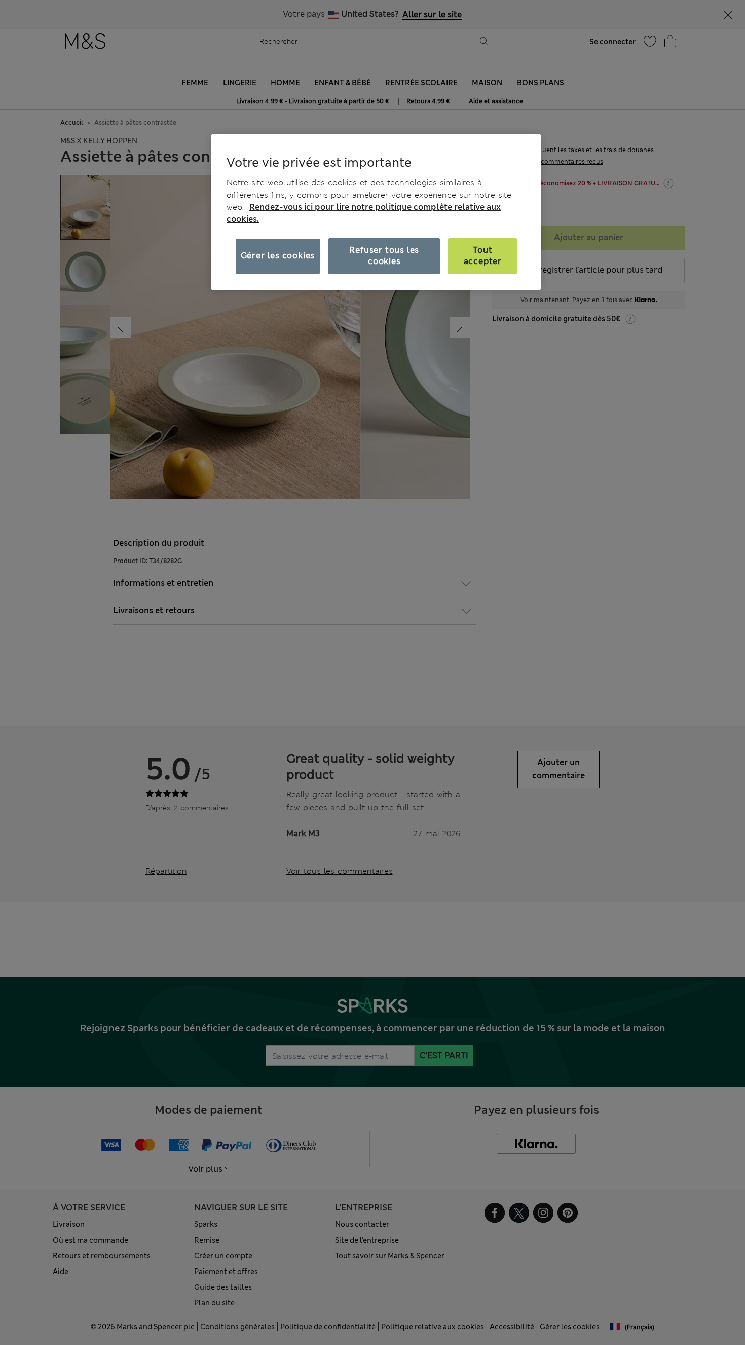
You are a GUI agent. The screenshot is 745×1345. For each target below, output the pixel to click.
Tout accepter (483, 256)
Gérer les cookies (278, 255)
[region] (376, 211)
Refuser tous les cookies (384, 256)
